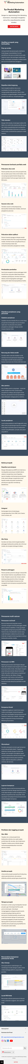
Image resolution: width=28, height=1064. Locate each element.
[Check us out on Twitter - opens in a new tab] (5, 1041)
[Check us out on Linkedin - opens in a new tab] (8, 1041)
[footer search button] (25, 1048)
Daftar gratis (14, 26)
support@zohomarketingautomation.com (14, 1037)
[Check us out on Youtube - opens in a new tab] (11, 1041)
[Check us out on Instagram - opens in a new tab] (2, 1041)
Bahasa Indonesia (7, 1052)
